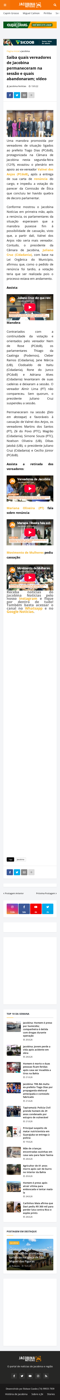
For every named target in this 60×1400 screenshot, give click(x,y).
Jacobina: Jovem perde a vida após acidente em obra (36, 1050)
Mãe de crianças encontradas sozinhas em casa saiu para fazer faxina (38, 1151)
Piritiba (48, 13)
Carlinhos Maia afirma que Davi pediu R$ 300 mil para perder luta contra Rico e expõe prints (38, 1208)
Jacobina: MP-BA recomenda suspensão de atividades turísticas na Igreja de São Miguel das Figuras (28, 1255)
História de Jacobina (16, 1394)
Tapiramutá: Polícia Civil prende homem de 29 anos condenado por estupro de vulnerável (36, 1112)
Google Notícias (20, 611)
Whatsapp (33, 608)
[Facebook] (10, 95)
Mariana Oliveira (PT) (25, 508)
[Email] (24, 95)
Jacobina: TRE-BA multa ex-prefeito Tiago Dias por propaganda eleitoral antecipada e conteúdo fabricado (38, 1090)
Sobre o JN (37, 1394)
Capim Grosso (11, 13)
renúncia (41, 179)
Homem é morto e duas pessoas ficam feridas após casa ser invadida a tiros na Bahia (37, 1068)
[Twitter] (17, 95)
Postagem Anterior (14, 893)
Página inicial (13, 51)
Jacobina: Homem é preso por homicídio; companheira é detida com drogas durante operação (37, 1029)
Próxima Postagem (45, 893)
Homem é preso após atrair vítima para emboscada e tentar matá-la (38, 1187)
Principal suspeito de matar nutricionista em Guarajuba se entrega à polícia (36, 1132)
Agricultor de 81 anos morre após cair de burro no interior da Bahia (37, 1169)
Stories (51, 1394)
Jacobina (25, 51)
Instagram (28, 598)
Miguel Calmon (31, 13)
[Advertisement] (30, 734)
